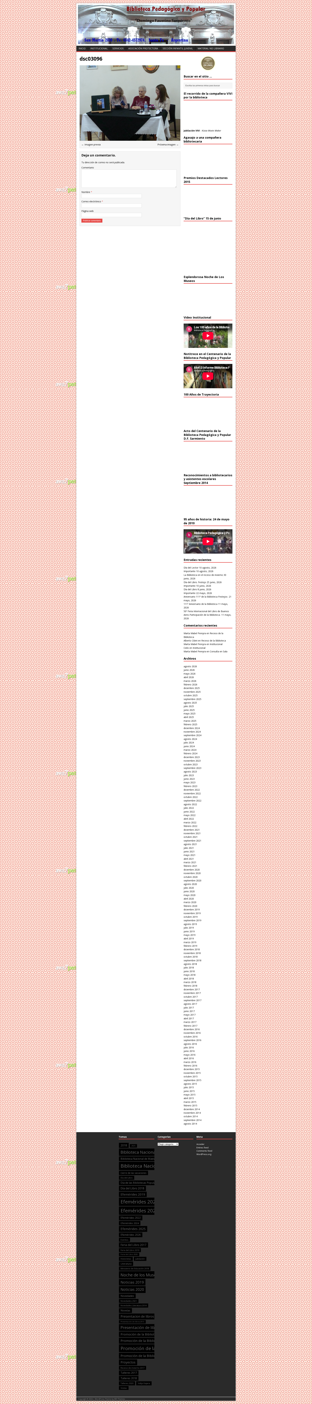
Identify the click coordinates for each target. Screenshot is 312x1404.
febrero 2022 (190, 826)
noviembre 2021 (192, 833)
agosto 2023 (190, 771)
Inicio (82, 48)
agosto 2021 (190, 844)
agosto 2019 (190, 924)
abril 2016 (189, 1058)
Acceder (200, 1144)
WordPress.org (203, 1154)
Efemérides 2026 (131, 1235)
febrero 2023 (190, 786)
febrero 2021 (190, 865)
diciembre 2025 (192, 688)
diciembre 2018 (192, 949)
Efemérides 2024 (130, 1223)
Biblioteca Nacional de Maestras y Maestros (147, 1159)
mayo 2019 (189, 934)
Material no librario (211, 48)
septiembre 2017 (192, 1000)
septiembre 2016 (192, 1040)
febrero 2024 (190, 753)
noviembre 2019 (192, 913)
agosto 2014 (190, 1123)
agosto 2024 (190, 739)
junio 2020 (189, 891)
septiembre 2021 (192, 840)
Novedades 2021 (129, 1300)
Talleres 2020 (127, 1383)
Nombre (86, 192)
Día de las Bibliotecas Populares (140, 1183)
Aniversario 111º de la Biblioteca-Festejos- (206, 596)
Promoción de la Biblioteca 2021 (146, 1355)
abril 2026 (189, 677)
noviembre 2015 (192, 1072)
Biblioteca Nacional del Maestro (150, 1152)
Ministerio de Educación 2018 (135, 1268)
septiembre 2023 (192, 768)
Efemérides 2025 (133, 1229)
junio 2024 (189, 746)
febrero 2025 (190, 724)
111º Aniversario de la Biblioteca (200, 603)
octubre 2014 (191, 1116)
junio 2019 (189, 931)
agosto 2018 (190, 964)
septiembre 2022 (192, 800)
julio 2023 (189, 775)
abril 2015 (189, 1098)
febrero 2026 (190, 684)
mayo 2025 (189, 713)
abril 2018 (189, 978)
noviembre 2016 (192, 1032)
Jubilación (140, 1258)
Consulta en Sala (218, 651)
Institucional (99, 48)
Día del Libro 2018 (132, 1188)
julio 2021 (189, 847)
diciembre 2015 (192, 1069)
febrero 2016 (190, 1065)
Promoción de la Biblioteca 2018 (146, 1340)
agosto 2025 (190, 702)
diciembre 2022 (192, 789)
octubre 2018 (191, 956)
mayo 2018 (189, 974)
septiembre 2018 (192, 960)
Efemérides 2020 (139, 1201)
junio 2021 (189, 851)
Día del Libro (190, 589)
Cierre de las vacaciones (133, 1172)
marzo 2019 (190, 942)
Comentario (87, 167)
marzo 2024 (190, 749)
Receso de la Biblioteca (213, 640)
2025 (133, 1146)
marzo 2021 (190, 862)
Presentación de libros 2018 (145, 1327)
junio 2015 (189, 1091)
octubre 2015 (191, 1076)
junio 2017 (189, 1011)
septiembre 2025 (192, 699)
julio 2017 (189, 1007)
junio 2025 (189, 709)
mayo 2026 (189, 673)
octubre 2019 (191, 916)
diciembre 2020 (192, 869)
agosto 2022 (190, 804)
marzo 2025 (190, 720)
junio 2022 (189, 811)
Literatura (126, 1263)
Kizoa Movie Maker (211, 130)
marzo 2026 (190, 680)
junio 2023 (189, 778)
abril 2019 (189, 938)
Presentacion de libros (137, 1316)
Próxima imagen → (168, 144)
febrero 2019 (190, 945)
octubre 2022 (191, 797)
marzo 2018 (190, 982)
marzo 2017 (190, 1022)
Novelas (125, 1310)
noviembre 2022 (192, 793)
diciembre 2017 (192, 989)
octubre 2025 (191, 695)
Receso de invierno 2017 (132, 1367)
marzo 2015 (190, 1101)
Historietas (126, 1258)
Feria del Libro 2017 (133, 1245)
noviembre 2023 (192, 760)
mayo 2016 (189, 1054)
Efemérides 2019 (133, 1194)
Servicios (118, 48)
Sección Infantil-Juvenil (178, 48)
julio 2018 (189, 967)
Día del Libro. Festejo (195, 582)
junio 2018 (189, 971)
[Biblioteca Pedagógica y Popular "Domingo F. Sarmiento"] (156, 42)
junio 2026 (189, 669)
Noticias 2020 (132, 1289)
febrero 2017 (190, 1025)
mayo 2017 (189, 1014)
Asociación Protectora (143, 48)
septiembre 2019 (192, 920)
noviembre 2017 (192, 993)
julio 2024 (189, 742)
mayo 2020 (189, 895)
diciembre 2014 (192, 1109)
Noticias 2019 (132, 1282)
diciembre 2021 (192, 829)
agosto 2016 (190, 1043)
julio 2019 (189, 927)
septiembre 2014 (192, 1120)
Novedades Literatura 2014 (134, 1305)
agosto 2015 (190, 1083)
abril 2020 (189, 898)
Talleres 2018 (129, 1378)
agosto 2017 (190, 1003)
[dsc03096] (130, 138)
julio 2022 (189, 807)
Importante (189, 571)
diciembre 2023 (192, 757)
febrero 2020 (190, 905)
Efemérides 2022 (131, 1218)
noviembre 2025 (192, 691)
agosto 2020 (190, 884)
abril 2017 (189, 1018)
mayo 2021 (189, 855)
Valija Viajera (144, 1383)
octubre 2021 (191, 836)
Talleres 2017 (129, 1372)
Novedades (127, 1296)
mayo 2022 (189, 815)
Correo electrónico (91, 201)
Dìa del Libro (127, 1177)
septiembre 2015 (192, 1080)
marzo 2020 (190, 902)
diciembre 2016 (192, 1029)
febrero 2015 (190, 1105)
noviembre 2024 (192, 731)
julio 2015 (189, 1087)
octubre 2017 (191, 996)
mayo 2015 (189, 1094)
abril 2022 (189, 818)
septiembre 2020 (192, 880)
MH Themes (119, 1399)
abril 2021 (189, 858)
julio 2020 (189, 887)
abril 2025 (189, 717)
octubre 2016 (191, 1036)
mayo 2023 (189, 782)
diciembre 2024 (192, 728)
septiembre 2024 (192, 735)
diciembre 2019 (192, 909)
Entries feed (202, 1147)
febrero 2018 (190, 985)
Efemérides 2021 (139, 1210)
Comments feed (204, 1150)
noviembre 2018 (192, 953)
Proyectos (128, 1362)
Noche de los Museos (140, 1275)
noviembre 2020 (192, 873)
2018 (124, 1145)
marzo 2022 (190, 822)
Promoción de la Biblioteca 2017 (144, 1334)
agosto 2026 (190, 666)
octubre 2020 (191, 876)
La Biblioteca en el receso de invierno (203, 574)
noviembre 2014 (192, 1112)
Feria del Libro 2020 (129, 1254)
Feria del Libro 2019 (130, 1250)
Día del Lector (191, 567)
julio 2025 (189, 706)
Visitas (124, 1387)
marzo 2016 (190, 1062)
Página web (87, 211)
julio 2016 (189, 1047)
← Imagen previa (91, 144)
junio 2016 (189, 1051)
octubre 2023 (191, 764)
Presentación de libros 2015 (132, 1322)
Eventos (124, 1239)
